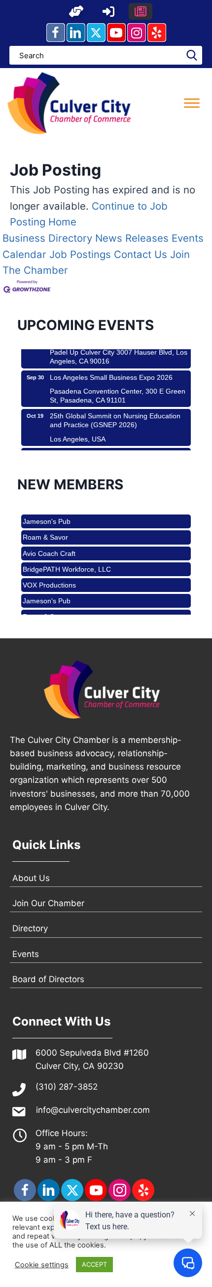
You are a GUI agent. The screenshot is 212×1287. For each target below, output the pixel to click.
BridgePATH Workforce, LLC (67, 565)
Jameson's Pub (47, 517)
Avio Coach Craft (49, 549)
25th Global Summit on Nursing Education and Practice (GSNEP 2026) (115, 416)
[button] (76, 11)
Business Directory (47, 238)
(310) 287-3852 (66, 1087)
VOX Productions (49, 581)
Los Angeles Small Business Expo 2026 (111, 373)
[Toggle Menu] (192, 103)
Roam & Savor (45, 533)
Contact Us (140, 254)
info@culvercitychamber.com (93, 1110)
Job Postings (80, 254)
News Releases (132, 238)
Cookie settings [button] (42, 1264)
